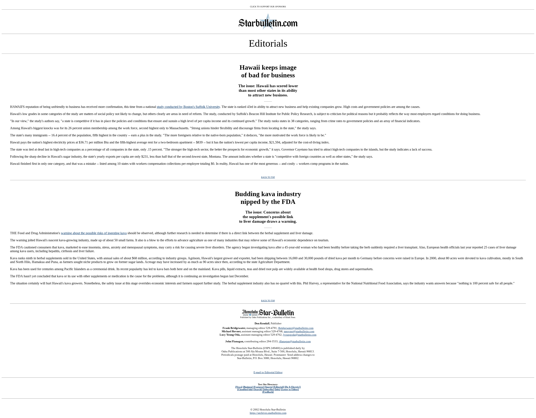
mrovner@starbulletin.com (299, 331)
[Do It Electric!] (293, 387)
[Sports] (268, 387)
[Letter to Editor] (290, 389)
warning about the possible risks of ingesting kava (94, 233)
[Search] (257, 389)
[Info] (277, 389)
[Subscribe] (268, 389)
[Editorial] (278, 387)
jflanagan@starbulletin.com (295, 341)
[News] (238, 387)
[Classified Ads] (245, 389)
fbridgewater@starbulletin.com (295, 328)
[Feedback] (268, 392)
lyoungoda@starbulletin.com (299, 334)
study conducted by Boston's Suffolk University (188, 107)
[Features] (258, 387)
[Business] (248, 387)
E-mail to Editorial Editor (268, 372)
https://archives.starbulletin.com (268, 412)
